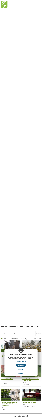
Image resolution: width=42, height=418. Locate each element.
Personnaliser (21, 369)
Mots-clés (5, 333)
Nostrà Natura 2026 (7, 379)
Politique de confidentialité (21, 361)
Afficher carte (38, 338)
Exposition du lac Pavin (29, 402)
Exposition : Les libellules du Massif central (30, 379)
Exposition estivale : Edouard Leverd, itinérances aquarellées (9, 404)
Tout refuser (21, 373)
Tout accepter (21, 365)
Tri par (23, 338)
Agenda (4, 315)
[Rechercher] (14, 333)
